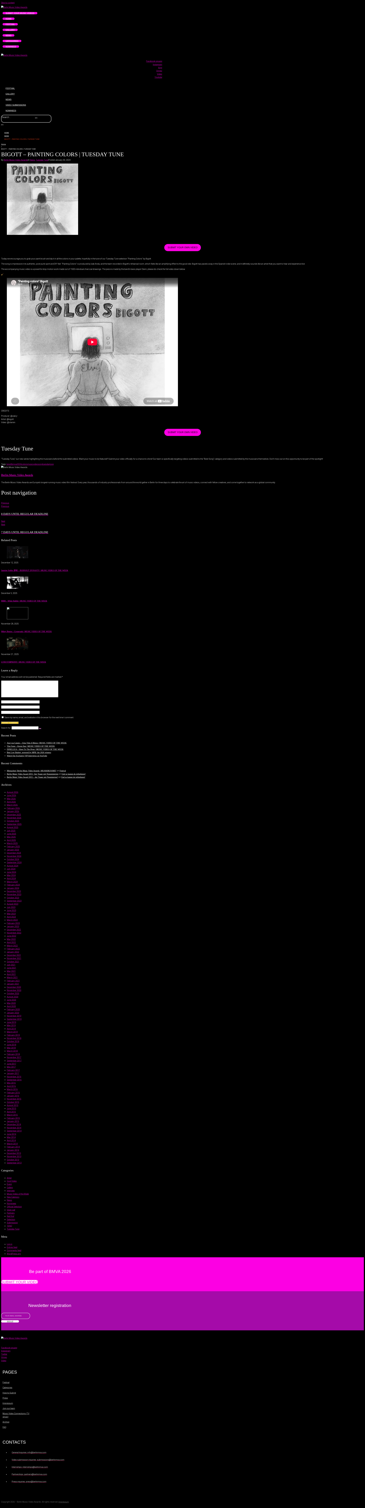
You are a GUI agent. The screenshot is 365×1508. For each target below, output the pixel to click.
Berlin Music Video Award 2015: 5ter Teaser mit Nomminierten (32, 774)
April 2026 (11, 802)
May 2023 (11, 914)
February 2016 (13, 1092)
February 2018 (13, 1054)
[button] (19, 1282)
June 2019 (11, 1022)
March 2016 (12, 1089)
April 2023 (11, 917)
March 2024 (12, 882)
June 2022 (11, 936)
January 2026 (13, 811)
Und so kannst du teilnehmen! (74, 774)
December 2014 (14, 1124)
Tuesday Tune (42, 160)
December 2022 (14, 930)
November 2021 (14, 958)
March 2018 (12, 1051)
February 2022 (13, 949)
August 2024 (12, 866)
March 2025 (12, 843)
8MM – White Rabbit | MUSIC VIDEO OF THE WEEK (24, 601)
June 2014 (11, 1134)
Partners (11, 1213)
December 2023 (14, 891)
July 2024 (11, 869)
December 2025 (14, 815)
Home (6, 133)
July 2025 (11, 830)
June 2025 (11, 834)
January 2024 (13, 888)
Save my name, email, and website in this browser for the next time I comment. (39, 717)
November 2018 (14, 1038)
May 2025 (11, 837)
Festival (63, 771)
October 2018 (13, 1041)
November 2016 (14, 1076)
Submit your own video (182, 247)
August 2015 (12, 1105)
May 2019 (11, 1025)
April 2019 (11, 1029)
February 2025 (13, 846)
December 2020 (14, 987)
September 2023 (14, 901)
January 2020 (13, 1013)
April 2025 (11, 840)
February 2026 (13, 808)
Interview (11, 1191)
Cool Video (12, 1181)
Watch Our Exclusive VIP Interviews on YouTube (27, 756)
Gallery (10, 1187)
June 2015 (11, 1108)
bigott (9, 464)
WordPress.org (14, 1254)
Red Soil (10, 1216)
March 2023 (12, 920)
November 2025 (14, 818)
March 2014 (12, 1144)
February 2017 (13, 1070)
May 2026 (11, 799)
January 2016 (13, 1096)
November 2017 (14, 1057)
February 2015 (13, 1118)
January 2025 (13, 850)
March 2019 (12, 1032)
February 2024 (13, 885)
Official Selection (14, 1206)
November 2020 (14, 990)
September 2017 (14, 1061)
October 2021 (13, 961)
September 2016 (14, 1080)
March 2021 (12, 977)
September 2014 (14, 1131)
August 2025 (12, 827)
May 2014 (11, 1137)
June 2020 (11, 1000)
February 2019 (13, 1035)
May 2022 (11, 939)
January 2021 (13, 984)
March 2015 (12, 1115)
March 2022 (12, 945)
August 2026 (12, 792)
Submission (12, 1222)
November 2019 (14, 1016)
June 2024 (11, 872)
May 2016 (11, 1083)
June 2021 (11, 968)
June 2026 (11, 795)
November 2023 (14, 894)
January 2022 (13, 952)
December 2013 (14, 1153)
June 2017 (11, 1064)
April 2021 (11, 974)
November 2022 (14, 933)
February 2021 (13, 981)
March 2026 (12, 805)
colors (24, 464)
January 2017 (13, 1073)
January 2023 (13, 926)
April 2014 (11, 1140)
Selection (11, 1219)
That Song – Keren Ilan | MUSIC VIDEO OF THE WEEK (31, 746)
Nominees (11, 1203)
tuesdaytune (48, 464)
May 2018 (11, 1048)
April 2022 (11, 942)
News (6, 136)
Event (9, 1184)
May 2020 (11, 1003)
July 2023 (11, 907)
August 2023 (12, 904)
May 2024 (11, 875)
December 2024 (14, 853)
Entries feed (12, 1247)
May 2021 (11, 971)
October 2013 (13, 1160)
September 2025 (14, 824)
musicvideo (32, 464)
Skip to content (8, 3)
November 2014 (14, 1128)
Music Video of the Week (18, 1194)
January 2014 (13, 1150)
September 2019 (14, 1019)
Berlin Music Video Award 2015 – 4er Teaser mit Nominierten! (32, 777)
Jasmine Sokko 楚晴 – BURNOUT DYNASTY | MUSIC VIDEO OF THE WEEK (34, 570)
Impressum (63, 1502)
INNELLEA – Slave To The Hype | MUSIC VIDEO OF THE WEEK (35, 749)
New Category (13, 1197)
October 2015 (13, 1102)
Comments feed (14, 1250)
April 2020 (11, 1006)
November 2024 (14, 856)
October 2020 (13, 993)
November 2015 (14, 1099)
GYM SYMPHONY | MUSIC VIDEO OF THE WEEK (23, 662)
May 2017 (11, 1067)
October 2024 (13, 859)
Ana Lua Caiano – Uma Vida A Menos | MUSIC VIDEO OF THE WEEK (37, 743)
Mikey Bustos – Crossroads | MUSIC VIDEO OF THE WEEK (26, 631)
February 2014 (13, 1147)
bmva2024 (16, 464)
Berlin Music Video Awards (16, 160)
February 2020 (13, 1009)
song (40, 464)
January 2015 (13, 1121)
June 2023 (11, 910)
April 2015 (11, 1112)
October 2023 (13, 898)
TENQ (9, 1226)
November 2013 (14, 1156)
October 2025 (13, 821)
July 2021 (11, 965)
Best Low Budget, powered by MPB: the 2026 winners (29, 752)
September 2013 (14, 1163)
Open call (11, 1210)
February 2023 (13, 923)
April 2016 (11, 1086)
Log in (9, 1244)
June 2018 (11, 1045)
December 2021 (14, 955)
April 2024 (11, 878)
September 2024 (14, 862)
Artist (9, 1178)
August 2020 (12, 997)
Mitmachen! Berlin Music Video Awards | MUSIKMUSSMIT (31, 771)
